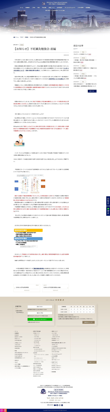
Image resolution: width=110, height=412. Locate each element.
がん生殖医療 (54, 346)
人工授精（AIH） (37, 345)
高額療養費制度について (20, 358)
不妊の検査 (36, 336)
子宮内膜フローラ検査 (38, 361)
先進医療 (35, 353)
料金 (16, 350)
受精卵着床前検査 (37, 363)
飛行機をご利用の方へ (56, 367)
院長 (83, 52)
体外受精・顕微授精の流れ (39, 351)
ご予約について (18, 343)
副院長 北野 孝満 (56, 336)
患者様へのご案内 (18, 337)
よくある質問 (54, 356)
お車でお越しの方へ (56, 369)
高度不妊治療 (36, 347)
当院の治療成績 (36, 370)
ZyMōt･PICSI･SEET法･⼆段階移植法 (41, 355)
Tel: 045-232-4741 (55, 398)
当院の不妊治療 (36, 331)
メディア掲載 (17, 364)
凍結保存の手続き (37, 376)
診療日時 (17, 335)
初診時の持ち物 (18, 346)
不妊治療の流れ (37, 340)
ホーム (16, 331)
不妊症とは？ (36, 335)
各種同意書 (17, 348)
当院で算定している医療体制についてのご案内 (22, 367)
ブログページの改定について (80, 54)
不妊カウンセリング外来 (38, 372)
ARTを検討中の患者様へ (38, 374)
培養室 (21, 45)
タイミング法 (36, 344)
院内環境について (55, 338)
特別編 (83, 58)
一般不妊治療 (36, 342)
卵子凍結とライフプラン (56, 350)
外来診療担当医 (18, 340)
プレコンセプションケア (57, 354)
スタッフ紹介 (54, 333)
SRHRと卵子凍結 (55, 351)
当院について (55, 331)
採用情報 (54, 371)
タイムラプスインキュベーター (40, 360)
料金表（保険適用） (18, 354)
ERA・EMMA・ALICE (38, 358)
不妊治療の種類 (37, 338)
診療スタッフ (17, 338)
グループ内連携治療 (37, 365)
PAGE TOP (106, 409)
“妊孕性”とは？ (55, 344)
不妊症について (36, 333)
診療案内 (17, 333)
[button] (92, 91)
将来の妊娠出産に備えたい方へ (59, 342)
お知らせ (17, 360)
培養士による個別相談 (38, 369)
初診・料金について (56, 359)
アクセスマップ (55, 364)
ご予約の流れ (17, 344)
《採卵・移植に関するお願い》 (33, 70)
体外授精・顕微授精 (38, 349)
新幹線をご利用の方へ (56, 366)
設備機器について (55, 340)
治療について (54, 358)
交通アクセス (55, 362)
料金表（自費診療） (18, 356)
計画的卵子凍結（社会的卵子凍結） (59, 348)
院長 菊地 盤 (55, 335)
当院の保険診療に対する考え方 (21, 352)
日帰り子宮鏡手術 (37, 367)
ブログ (16, 362)
